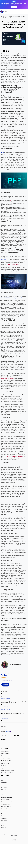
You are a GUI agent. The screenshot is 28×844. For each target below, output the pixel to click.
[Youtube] (15, 735)
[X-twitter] (8, 735)
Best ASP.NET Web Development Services (12, 298)
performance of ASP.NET (7, 378)
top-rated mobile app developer (15, 456)
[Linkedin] (8, 51)
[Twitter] (6, 51)
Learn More (14, 7)
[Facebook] (2, 735)
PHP (11, 200)
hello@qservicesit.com (5, 698)
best (9, 264)
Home (2, 16)
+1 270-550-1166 (4, 695)
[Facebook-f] (4, 51)
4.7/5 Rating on (6, 680)
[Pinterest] (18, 735)
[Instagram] (5, 735)
